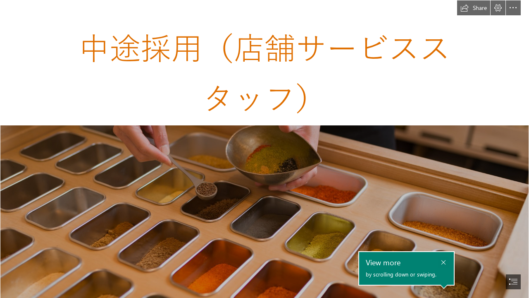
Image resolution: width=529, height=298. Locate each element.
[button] (473, 7)
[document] (264, 149)
